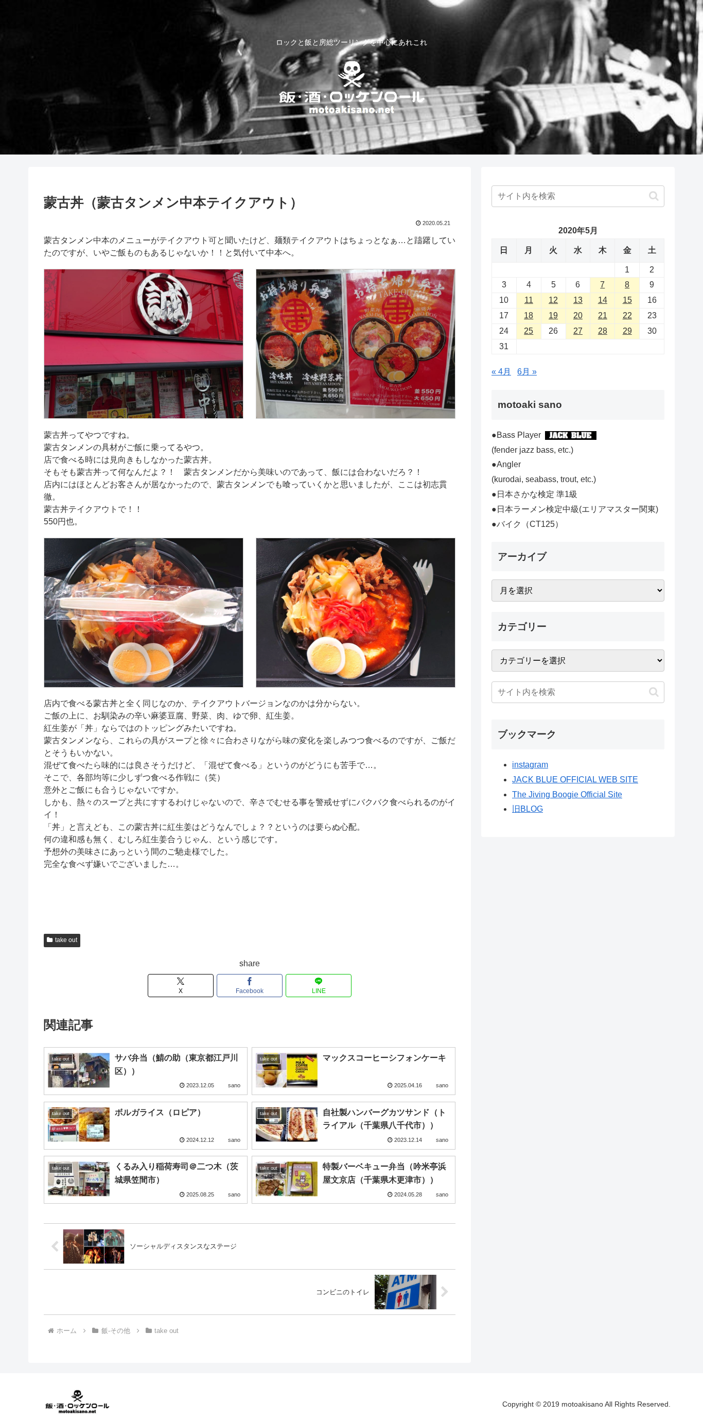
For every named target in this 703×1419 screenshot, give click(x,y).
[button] (654, 196)
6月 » (527, 371)
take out (66, 940)
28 (602, 331)
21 (602, 315)
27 (578, 331)
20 (578, 315)
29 (627, 331)
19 (553, 315)
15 (627, 300)
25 (528, 331)
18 (528, 315)
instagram (530, 764)
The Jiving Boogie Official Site (567, 794)
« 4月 (501, 371)
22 (627, 315)
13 (578, 300)
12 (553, 300)
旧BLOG (527, 809)
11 (528, 300)
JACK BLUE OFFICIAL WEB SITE (575, 779)
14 (602, 300)
